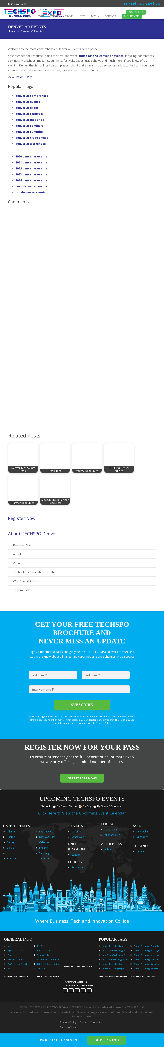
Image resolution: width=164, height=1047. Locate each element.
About (17, 554)
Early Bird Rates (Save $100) (142, 3)
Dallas (10, 847)
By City (86, 806)
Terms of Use (68, 1027)
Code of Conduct (90, 1022)
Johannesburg (112, 835)
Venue (17, 563)
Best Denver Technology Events (115, 955)
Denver (11, 853)
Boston (11, 837)
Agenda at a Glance (16, 950)
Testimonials (22, 590)
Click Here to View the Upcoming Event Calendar (82, 813)
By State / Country (109, 806)
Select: (46, 806)
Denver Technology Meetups (146, 955)
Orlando (44, 842)
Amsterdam (78, 867)
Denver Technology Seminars (146, 959)
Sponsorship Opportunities (48, 959)
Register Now (21, 518)
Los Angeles (46, 831)
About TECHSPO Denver (32, 533)
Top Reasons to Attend (17, 964)
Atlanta (11, 831)
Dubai (107, 849)
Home (11, 31)
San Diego (45, 853)
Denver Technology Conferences (115, 964)
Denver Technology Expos (113, 968)
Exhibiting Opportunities (48, 964)
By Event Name (67, 806)
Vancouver (78, 837)
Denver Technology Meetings (146, 950)
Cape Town (110, 829)
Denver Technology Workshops (147, 968)
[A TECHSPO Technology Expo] (78, 962)
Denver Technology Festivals (146, 946)
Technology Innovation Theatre (34, 572)
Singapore (142, 837)
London (76, 854)
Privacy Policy (68, 1022)
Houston (12, 858)
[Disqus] (82, 263)
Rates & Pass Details (46, 950)
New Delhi (142, 831)
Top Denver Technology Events (115, 959)
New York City (47, 837)
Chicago (11, 842)
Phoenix (43, 847)
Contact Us (42, 968)
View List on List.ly (20, 77)
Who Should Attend (26, 581)
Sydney (140, 851)
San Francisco (47, 858)
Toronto (76, 831)
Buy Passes (42, 946)
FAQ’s (10, 968)
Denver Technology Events (113, 946)
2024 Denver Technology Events (115, 950)
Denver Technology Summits (146, 964)
